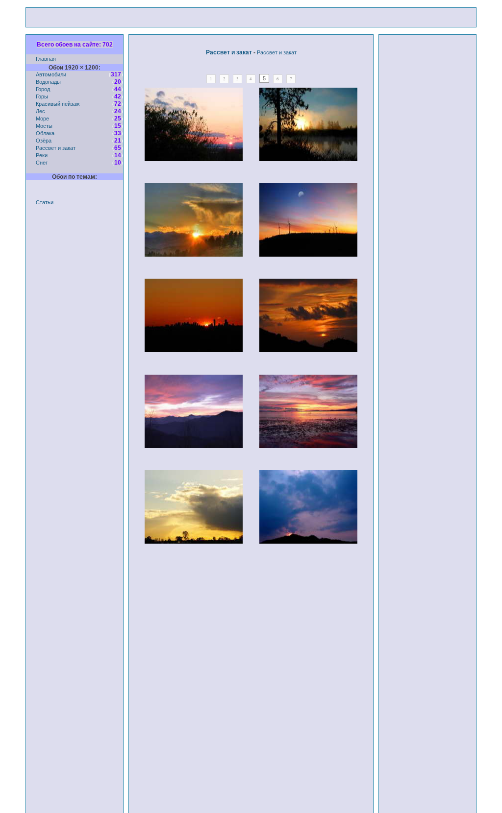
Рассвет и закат (55, 147)
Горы (42, 96)
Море (42, 118)
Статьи (44, 202)
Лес (40, 111)
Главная (46, 58)
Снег (42, 162)
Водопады (48, 81)
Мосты (44, 125)
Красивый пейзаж (57, 103)
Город (43, 89)
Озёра (43, 140)
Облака (45, 133)
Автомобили (51, 74)
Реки (42, 155)
